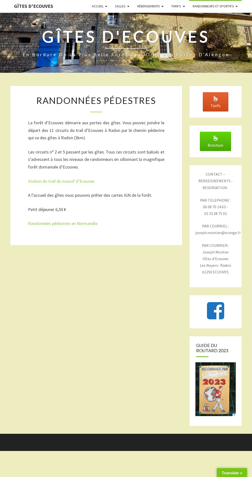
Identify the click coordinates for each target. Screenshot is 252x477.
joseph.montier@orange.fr (218, 232)
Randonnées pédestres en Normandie (62, 223)
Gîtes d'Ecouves (33, 6)
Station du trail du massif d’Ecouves (61, 181)
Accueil (98, 6)
